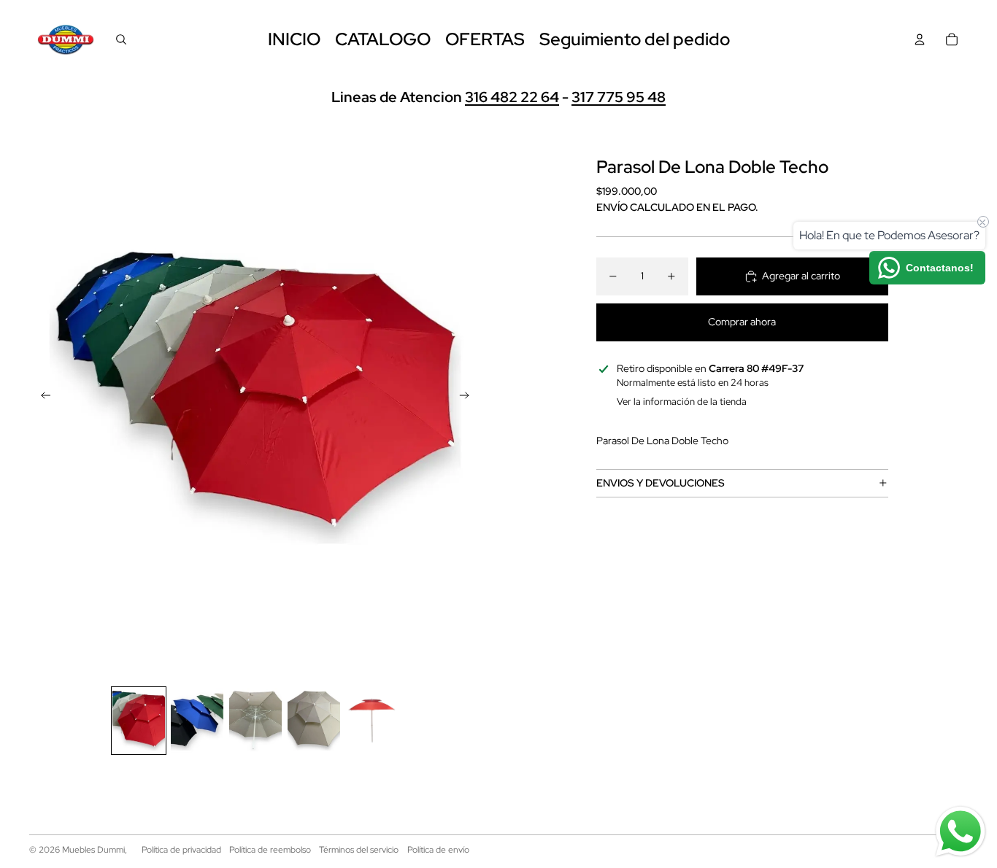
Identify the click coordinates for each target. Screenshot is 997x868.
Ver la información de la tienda (682, 401)
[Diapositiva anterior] (41, 397)
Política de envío (438, 850)
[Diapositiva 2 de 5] (197, 720)
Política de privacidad (181, 850)
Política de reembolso (270, 850)
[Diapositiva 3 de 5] (255, 720)
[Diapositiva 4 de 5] (314, 720)
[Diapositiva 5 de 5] (372, 720)
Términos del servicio (359, 850)
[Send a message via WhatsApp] (960, 831)
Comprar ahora (742, 321)
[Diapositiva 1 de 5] (138, 720)
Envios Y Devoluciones (660, 482)
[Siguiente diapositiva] (469, 397)
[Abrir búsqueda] (121, 39)
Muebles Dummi (93, 850)
